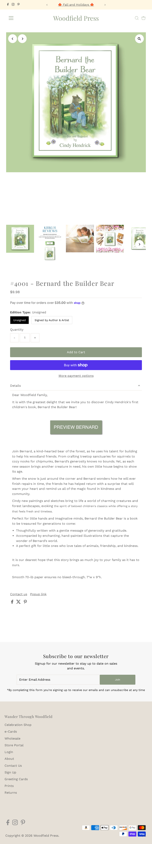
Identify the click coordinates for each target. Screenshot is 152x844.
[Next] (105, 4)
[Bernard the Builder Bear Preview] (76, 428)
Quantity (16, 329)
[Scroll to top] (144, 836)
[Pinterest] (18, 5)
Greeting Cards (16, 779)
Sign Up (10, 772)
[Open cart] (143, 18)
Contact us (18, 594)
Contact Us (13, 765)
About (9, 759)
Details (15, 386)
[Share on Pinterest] (25, 603)
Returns (11, 792)
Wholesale (12, 738)
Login (9, 752)
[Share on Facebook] (12, 603)
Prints (9, 786)
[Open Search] (137, 18)
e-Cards (11, 731)
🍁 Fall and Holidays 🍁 (76, 5)
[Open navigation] (22, 18)
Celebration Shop (18, 725)
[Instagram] (13, 5)
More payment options (76, 376)
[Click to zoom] (139, 38)
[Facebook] (8, 5)
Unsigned (19, 320)
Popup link (38, 594)
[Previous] (47, 4)
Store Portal (14, 745)
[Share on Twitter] (19, 603)
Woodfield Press (76, 18)
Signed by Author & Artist (52, 320)
